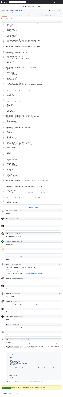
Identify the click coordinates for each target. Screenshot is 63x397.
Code (5, 15)
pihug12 (8, 264)
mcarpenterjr (9, 278)
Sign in (54, 2)
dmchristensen (9, 308)
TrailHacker (8, 241)
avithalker (8, 249)
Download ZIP (57, 15)
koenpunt (7, 10)
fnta (7, 218)
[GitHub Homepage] (5, 394)
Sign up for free (6, 387)
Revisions (11, 15)
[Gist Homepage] (4, 2)
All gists (28, 2)
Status (26, 393)
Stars (20, 15)
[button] (51, 15)
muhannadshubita (10, 332)
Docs (34, 393)
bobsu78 (8, 210)
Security (22, 393)
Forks (27, 15)
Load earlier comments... (33, 207)
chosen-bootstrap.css (17, 10)
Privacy (18, 393)
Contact (36, 393)
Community (30, 393)
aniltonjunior (9, 316)
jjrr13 (7, 339)
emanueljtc (8, 293)
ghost (7, 324)
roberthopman (9, 285)
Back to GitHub (34, 2)
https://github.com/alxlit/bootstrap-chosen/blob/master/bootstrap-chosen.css (23, 271)
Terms (15, 393)
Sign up (59, 2)
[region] (31, 114)
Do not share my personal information (52, 393)
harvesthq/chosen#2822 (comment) (35, 273)
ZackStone (8, 226)
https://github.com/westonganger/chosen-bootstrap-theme (47, 304)
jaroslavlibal (8, 256)
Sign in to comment (41, 387)
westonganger (9, 301)
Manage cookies (42, 393)
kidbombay (8, 233)
